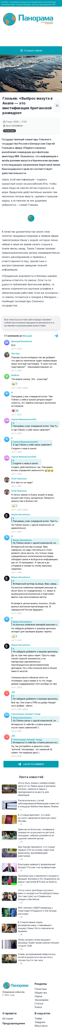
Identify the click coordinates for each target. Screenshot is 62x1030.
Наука (38, 996)
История (7, 1018)
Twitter (38, 1018)
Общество (41, 992)
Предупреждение (13, 1023)
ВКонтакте (41, 1025)
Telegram (40, 1022)
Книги (38, 1007)
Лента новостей (31, 777)
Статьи (39, 1003)
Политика (9, 130)
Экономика (41, 999)
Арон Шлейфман (14, 125)
